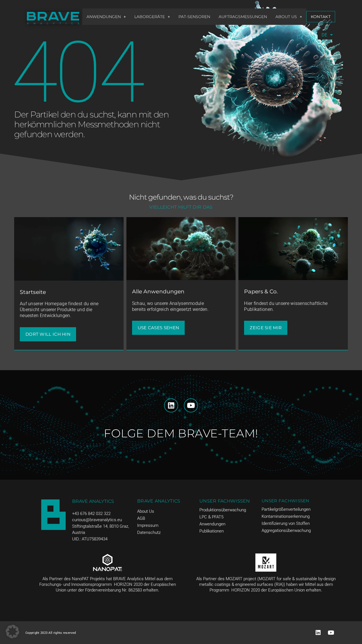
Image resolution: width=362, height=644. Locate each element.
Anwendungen (104, 16)
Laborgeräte (149, 16)
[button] (106, 16)
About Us (286, 16)
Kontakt (321, 16)
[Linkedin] (171, 405)
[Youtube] (191, 405)
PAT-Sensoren (194, 16)
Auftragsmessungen (243, 16)
